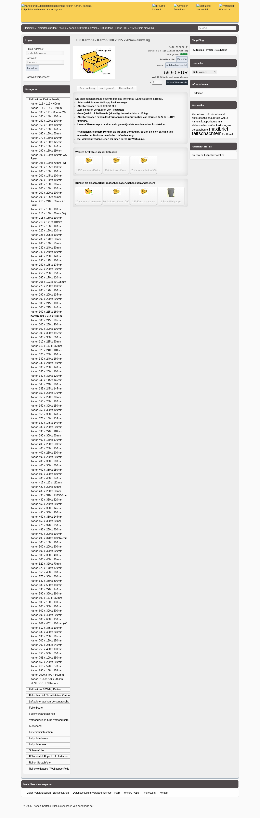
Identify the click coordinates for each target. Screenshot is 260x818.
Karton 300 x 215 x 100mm (46, 303)
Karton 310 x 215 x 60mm (45, 341)
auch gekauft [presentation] (107, 88)
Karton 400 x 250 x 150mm (46, 448)
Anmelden (179, 9)
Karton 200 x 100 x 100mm (46, 171)
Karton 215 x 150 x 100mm (46, 209)
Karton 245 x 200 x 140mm (46, 256)
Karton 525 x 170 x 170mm (46, 567)
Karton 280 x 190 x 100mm (46, 290)
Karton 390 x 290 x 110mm (46, 431)
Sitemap (198, 93)
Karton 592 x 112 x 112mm (46, 597)
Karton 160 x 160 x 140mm (46, 129)
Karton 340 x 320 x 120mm (46, 375)
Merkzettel (202, 9)
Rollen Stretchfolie (40, 762)
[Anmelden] (181, 5)
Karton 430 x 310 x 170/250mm (48, 495)
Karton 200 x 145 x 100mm (46, 175)
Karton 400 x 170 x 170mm (46, 439)
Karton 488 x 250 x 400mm (46, 529)
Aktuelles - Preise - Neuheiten (210, 50)
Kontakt (164, 792)
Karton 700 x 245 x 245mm (46, 644)
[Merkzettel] (203, 5)
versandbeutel (200, 129)
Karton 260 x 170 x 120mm (46, 277)
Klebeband (35, 725)
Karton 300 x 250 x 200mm (46, 324)
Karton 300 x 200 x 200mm (46, 298)
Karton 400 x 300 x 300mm (46, 465)
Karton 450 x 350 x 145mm (46, 508)
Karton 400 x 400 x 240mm (46, 478)
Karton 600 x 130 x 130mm (46, 602)
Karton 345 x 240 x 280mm (46, 384)
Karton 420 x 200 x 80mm (45, 486)
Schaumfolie (36, 750)
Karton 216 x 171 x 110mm (46, 222)
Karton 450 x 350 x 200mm (46, 512)
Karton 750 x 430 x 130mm (46, 649)
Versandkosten (180, 77)
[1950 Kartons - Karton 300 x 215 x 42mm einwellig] (88, 162)
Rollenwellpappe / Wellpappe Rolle (49, 768)
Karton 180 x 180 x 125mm (46, 142)
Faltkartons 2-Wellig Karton (45, 689)
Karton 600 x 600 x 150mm (46, 619)
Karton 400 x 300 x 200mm (46, 461)
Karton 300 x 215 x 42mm (46, 315)
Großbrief (227, 134)
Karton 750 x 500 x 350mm (46, 653)
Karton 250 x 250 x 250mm (46, 273)
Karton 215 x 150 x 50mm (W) (48, 213)
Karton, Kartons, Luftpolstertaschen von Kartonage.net (63, 806)
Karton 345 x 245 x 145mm (46, 388)
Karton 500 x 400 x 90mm (45, 559)
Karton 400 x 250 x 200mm (46, 452)
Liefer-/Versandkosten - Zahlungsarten (48, 792)
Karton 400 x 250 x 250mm (46, 456)
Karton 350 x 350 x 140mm (46, 414)
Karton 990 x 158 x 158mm (46, 670)
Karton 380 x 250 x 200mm (46, 427)
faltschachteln (206, 133)
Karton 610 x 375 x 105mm (46, 627)
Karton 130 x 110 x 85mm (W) (48, 112)
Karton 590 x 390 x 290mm (46, 593)
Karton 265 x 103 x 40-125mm (48, 281)
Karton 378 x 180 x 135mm (46, 418)
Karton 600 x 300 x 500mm (46, 610)
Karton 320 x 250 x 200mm (46, 354)
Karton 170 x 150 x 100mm (46, 137)
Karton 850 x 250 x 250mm (46, 661)
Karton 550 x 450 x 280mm (46, 572)
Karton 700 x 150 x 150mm (46, 640)
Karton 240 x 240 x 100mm (46, 251)
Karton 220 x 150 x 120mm (46, 226)
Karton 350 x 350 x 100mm (46, 409)
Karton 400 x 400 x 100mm (46, 474)
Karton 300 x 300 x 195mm (46, 333)
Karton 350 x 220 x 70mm (45, 397)
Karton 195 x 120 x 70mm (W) (48, 162)
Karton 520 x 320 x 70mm (45, 563)
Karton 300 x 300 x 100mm (46, 328)
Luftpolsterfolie (37, 744)
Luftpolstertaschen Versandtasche (49, 701)
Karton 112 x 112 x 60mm (45, 103)
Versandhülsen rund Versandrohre (48, 719)
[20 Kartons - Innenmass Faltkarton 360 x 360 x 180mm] (88, 194)
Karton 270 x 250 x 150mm (46, 286)
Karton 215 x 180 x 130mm (46, 217)
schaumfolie (213, 118)
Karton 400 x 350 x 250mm (46, 469)
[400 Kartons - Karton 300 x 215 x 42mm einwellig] (116, 162)
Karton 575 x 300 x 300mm (46, 576)
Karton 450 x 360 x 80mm (45, 520)
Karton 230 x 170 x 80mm (45, 239)
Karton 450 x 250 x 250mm (46, 503)
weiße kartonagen (219, 125)
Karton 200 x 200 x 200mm (46, 192)
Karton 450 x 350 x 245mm (46, 516)
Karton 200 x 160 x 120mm (46, 188)
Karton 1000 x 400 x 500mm (47, 674)
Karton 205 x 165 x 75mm (45, 197)
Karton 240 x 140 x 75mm (45, 243)
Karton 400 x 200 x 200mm (46, 444)
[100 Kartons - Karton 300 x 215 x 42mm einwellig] (94, 76)
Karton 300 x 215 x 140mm (46, 307)
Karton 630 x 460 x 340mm (46, 632)
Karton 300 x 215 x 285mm (46, 320)
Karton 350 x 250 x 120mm (46, 401)
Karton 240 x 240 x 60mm (45, 247)
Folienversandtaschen (42, 713)
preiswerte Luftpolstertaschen (208, 155)
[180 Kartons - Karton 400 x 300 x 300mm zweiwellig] (143, 194)
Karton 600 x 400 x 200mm (46, 614)
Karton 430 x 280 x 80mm (45, 491)
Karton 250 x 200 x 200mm (46, 268)
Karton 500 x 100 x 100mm (46, 542)
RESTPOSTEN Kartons (44, 683)
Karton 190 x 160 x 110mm (46, 150)
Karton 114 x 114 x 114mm (46, 107)
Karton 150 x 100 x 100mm (46, 120)
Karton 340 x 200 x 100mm (46, 371)
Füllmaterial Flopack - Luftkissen (48, 756)
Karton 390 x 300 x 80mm (45, 435)
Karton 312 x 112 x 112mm (46, 345)
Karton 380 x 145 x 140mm (46, 422)
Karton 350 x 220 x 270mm (46, 392)
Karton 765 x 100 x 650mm (46, 657)
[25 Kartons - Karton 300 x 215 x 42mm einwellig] (143, 162)
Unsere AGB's (131, 792)
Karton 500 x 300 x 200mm (46, 550)
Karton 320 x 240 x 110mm (46, 350)
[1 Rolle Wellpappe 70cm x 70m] (170, 196)
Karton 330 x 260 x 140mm (46, 367)
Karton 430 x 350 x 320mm (46, 499)
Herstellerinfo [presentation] (126, 88)
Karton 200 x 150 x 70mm (45, 184)
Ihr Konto (157, 9)
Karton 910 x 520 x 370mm (46, 666)
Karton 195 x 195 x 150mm (46, 167)
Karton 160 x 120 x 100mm (46, 125)
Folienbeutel (36, 707)
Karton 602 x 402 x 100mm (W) (48, 623)
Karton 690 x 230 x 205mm (46, 636)
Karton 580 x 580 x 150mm (46, 585)
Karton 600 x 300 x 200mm (46, 606)
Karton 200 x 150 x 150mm (46, 179)
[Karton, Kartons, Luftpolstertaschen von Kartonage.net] (64, 9)
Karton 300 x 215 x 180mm (46, 311)
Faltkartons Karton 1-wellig (44, 99)
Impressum (149, 792)
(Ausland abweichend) (177, 51)
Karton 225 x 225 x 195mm (46, 234)
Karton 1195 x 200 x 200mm (47, 679)
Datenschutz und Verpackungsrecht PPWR (96, 792)
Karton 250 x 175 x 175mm (46, 264)
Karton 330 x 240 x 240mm (46, 362)
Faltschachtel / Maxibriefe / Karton (49, 695)
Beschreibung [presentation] (87, 88)
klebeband (198, 114)
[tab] (87, 88)
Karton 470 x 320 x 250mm (46, 525)
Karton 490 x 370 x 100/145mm (48, 538)
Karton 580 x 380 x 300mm (46, 580)
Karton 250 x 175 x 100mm (46, 260)
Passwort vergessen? (38, 77)
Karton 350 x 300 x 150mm (46, 405)
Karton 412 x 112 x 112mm (46, 482)
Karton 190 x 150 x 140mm (46, 146)
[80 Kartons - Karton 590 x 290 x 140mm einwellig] (116, 194)
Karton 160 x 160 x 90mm (45, 133)
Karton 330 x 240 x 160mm (46, 358)
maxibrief (218, 129)
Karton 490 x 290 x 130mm (46, 533)
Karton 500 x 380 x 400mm (46, 555)
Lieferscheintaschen (41, 732)
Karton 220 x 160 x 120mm (46, 230)
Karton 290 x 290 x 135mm (46, 294)
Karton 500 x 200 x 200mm (46, 546)
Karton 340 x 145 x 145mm (46, 380)
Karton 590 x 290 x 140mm (46, 589)
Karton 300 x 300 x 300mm (46, 337)
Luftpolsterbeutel (39, 738)
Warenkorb (225, 9)
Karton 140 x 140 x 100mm (46, 116)
